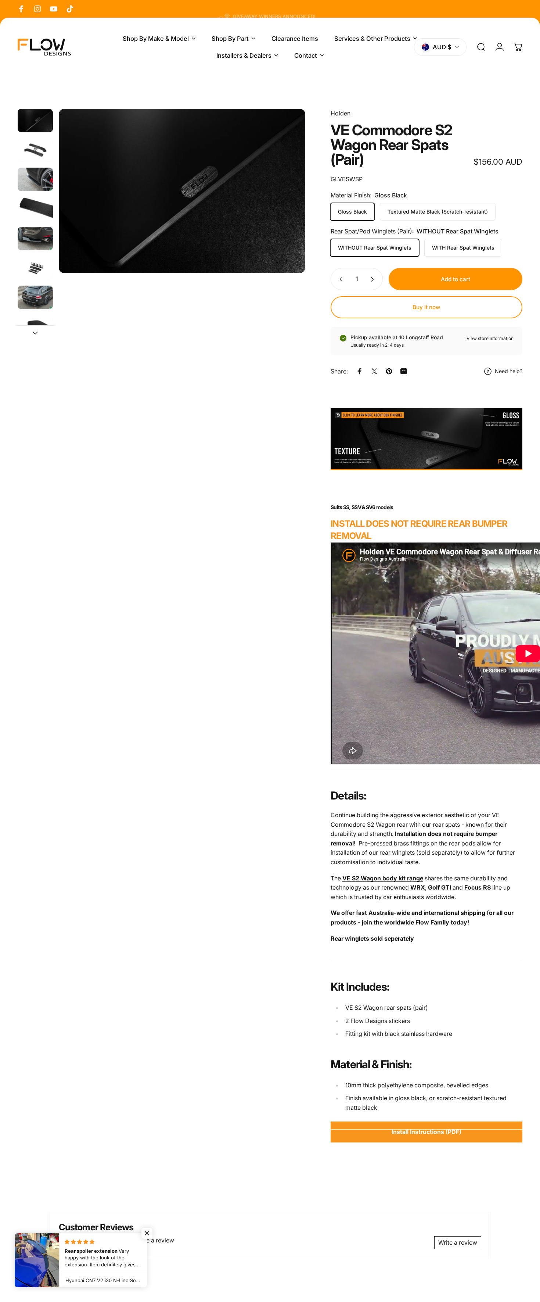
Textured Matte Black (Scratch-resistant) (438, 212)
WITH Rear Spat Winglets (463, 248)
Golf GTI (439, 887)
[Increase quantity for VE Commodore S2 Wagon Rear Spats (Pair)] (374, 279)
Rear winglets (350, 938)
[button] (146, 1233)
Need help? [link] (508, 371)
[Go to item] (35, 120)
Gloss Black (352, 212)
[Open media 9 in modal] (182, 191)
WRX (417, 887)
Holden (340, 113)
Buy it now (426, 307)
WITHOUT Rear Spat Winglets (374, 248)
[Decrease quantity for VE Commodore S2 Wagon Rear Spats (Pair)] (339, 279)
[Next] (286, 204)
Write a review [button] (457, 1242)
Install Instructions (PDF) (426, 1131)
